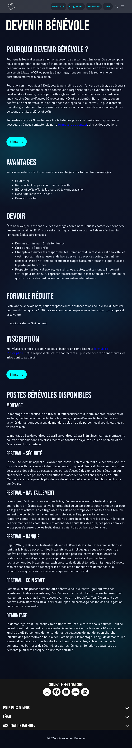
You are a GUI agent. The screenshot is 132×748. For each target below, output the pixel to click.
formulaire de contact (72, 124)
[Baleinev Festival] (11, 6)
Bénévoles (94, 6)
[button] (116, 6)
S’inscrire (17, 142)
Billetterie (58, 6)
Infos (107, 6)
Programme (76, 6)
